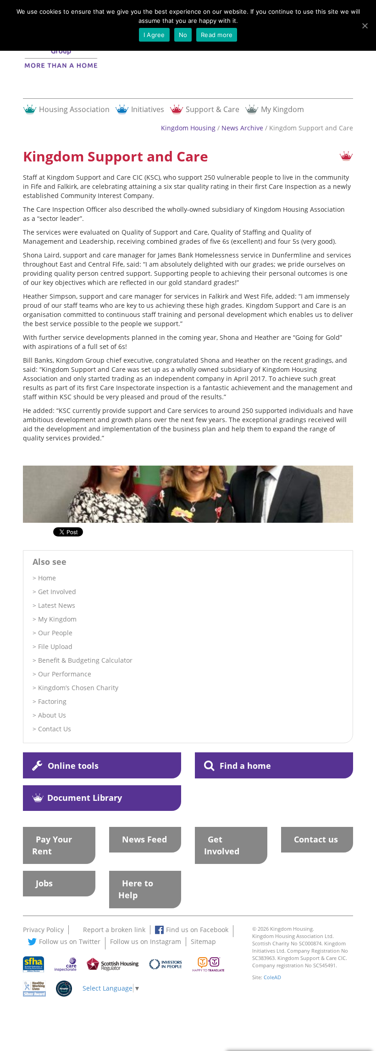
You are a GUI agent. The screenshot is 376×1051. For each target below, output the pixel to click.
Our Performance (64, 674)
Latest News (56, 605)
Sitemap (203, 941)
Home (47, 578)
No (183, 34)
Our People (55, 632)
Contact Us (54, 728)
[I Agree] (364, 25)
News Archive (242, 127)
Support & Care (212, 109)
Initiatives (147, 109)
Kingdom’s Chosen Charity (78, 687)
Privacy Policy (43, 929)
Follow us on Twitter (69, 941)
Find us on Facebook (197, 929)
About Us (52, 715)
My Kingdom (282, 109)
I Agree (154, 34)
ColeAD (272, 977)
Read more (216, 34)
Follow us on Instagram (145, 941)
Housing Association (74, 109)
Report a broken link (114, 929)
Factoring (52, 701)
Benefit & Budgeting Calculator (85, 660)
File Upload (55, 646)
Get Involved (57, 591)
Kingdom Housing (188, 127)
